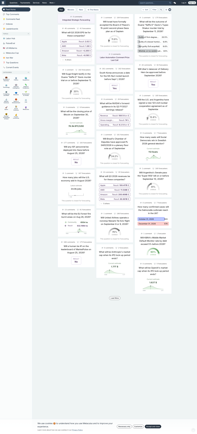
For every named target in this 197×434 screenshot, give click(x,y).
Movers (71, 10)
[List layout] (168, 10)
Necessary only (124, 426)
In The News (93, 10)
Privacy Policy (77, 430)
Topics (5, 34)
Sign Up (192, 3)
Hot (61, 10)
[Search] (170, 3)
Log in (184, 3)
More (51, 3)
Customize (138, 426)
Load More (115, 298)
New (81, 10)
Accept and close (153, 426)
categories (7, 72)
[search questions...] (161, 9)
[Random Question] (175, 3)
